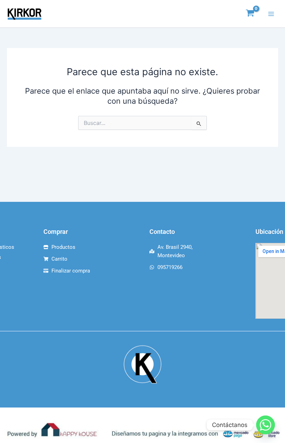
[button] (142, 13)
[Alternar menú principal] (271, 14)
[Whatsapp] (265, 425)
